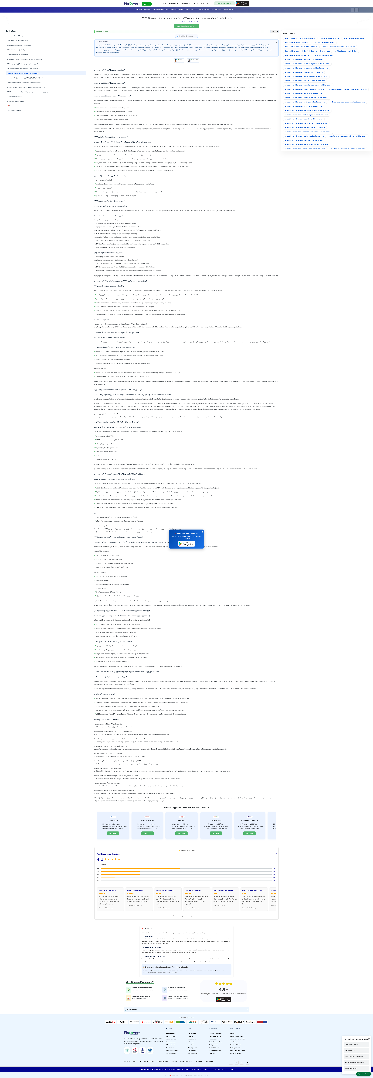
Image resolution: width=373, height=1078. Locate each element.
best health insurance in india (324, 42)
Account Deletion (149, 1061)
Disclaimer (174, 1061)
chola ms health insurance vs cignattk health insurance (304, 59)
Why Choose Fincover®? (14, 110)
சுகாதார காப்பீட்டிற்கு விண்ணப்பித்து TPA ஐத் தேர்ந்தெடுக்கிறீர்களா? (25, 78)
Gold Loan (191, 1042)
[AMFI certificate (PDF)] (127, 1050)
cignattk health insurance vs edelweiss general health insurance (307, 110)
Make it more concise (351, 1044)
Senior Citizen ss (214, 1047)
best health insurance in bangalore (297, 42)
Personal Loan (192, 1050)
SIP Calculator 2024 (215, 1050)
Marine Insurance (235, 1053)
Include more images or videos (354, 1062)
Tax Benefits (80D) (229, 9)
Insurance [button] (172, 3)
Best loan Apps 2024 (236, 1036)
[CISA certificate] (134, 1050)
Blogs (134, 1061)
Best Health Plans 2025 (160, 9)
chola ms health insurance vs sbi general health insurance (305, 102)
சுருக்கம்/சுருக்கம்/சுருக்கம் (14, 96)
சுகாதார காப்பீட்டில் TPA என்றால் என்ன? (17, 36)
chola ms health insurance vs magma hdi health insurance (305, 81)
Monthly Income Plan (215, 1036)
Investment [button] (184, 3)
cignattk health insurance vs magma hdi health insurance (305, 127)
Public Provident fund (215, 1042)
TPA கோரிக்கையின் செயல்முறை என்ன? (18, 54)
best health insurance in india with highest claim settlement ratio (307, 51)
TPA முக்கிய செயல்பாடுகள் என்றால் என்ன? (18, 50)
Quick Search (365, 1074)
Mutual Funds (213, 1039)
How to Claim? (216, 9)
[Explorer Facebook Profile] (231, 1062)
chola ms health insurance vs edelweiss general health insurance (307, 64)
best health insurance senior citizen (297, 55)
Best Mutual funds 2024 (237, 1039)
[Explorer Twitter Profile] (247, 1062)
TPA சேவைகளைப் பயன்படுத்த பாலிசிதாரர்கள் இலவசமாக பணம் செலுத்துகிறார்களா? (29, 92)
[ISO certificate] (150, 1050)
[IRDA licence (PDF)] (142, 1050)
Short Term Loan (192, 1053)
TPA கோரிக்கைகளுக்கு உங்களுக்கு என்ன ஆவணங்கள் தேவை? (24, 82)
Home (164, 3)
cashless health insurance (324, 55)
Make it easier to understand (354, 1056)
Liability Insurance (235, 1047)
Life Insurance (170, 1045)
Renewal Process (203, 9)
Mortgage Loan (192, 1047)
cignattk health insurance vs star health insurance (347, 149)
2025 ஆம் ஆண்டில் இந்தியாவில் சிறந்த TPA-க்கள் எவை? (23, 73)
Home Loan (191, 1045)
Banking (232, 1033)
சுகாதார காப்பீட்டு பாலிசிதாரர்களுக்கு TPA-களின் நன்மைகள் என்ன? (25, 59)
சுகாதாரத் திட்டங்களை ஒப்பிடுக (186, 26)
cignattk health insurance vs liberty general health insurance (306, 123)
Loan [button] (194, 3)
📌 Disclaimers (11, 106)
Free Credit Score (235, 1045)
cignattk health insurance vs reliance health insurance (304, 140)
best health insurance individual (346, 51)
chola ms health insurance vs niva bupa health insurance (304, 89)
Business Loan (192, 1033)
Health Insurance (171, 1039)
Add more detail (350, 1050)
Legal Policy (198, 1061)
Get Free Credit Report (224, 3)
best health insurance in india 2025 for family (301, 47)
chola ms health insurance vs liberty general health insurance (306, 76)
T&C (140, 1061)
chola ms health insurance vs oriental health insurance (347, 89)
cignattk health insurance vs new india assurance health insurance (308, 132)
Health (184, 21)
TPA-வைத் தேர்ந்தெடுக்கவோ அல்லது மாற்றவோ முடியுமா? (22, 64)
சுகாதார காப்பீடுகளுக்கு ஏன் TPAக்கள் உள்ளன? (19, 45)
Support (145, 4)
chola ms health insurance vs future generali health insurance (306, 68)
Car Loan (190, 1036)
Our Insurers (170, 1047)
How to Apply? (190, 9)
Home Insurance (171, 1042)
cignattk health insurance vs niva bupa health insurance (304, 136)
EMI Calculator (192, 1039)
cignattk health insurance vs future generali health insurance (306, 115)
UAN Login (212, 1053)
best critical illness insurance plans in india (300, 38)
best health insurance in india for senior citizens (338, 47)
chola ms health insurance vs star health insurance (347, 102)
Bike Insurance (170, 1033)
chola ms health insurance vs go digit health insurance (304, 72)
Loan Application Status (237, 1050)
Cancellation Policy (162, 1061)
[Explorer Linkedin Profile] (236, 1062)
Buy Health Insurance (143, 9)
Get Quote (112, 833)
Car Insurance (170, 1036)
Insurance (178, 21)
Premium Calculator (177, 9)
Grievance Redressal (186, 1061)
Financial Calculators (215, 1033)
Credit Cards (234, 1042)
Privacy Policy (209, 1061)
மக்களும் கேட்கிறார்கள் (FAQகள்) (16, 101)
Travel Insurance (171, 1053)
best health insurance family (354, 38)
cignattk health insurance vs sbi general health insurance (305, 149)
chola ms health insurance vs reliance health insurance (304, 93)
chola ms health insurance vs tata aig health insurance (304, 106)
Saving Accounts (214, 1045)
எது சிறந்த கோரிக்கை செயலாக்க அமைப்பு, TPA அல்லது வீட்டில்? (24, 68)
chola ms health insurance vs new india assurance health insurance (308, 85)
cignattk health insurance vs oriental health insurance (347, 136)
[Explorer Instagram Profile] (242, 1062)
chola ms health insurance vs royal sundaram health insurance (306, 98)
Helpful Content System (160, 970)
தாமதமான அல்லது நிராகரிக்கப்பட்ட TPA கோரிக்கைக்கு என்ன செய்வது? (26, 87)
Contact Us (127, 1061)
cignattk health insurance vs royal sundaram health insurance (306, 144)
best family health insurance (329, 38)
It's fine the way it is (351, 1068)
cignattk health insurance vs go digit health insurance (303, 119)
